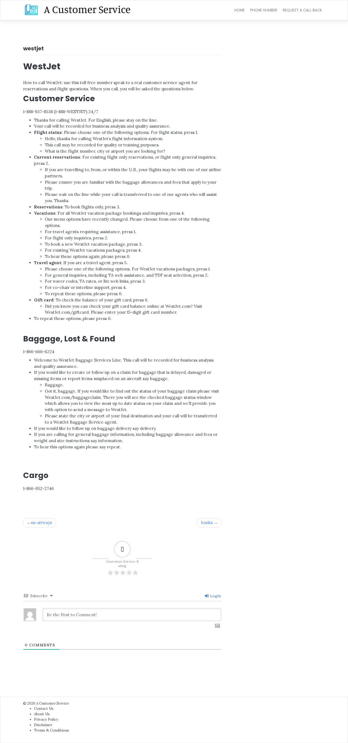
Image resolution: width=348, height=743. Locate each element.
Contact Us (44, 708)
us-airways (41, 522)
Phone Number (263, 10)
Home (239, 10)
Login (215, 595)
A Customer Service (52, 703)
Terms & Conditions (51, 730)
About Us (42, 714)
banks (207, 522)
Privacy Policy (46, 719)
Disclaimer (43, 725)
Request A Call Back (302, 10)
